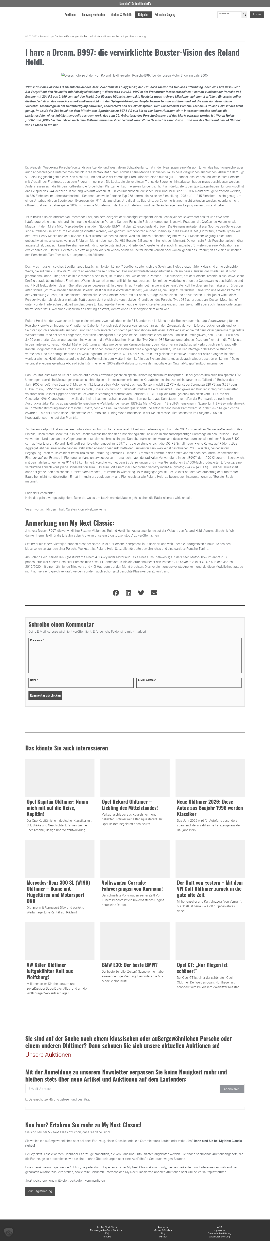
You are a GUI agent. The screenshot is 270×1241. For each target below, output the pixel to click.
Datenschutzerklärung (44, 1099)
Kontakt (107, 1236)
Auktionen (163, 1227)
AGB (219, 1227)
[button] (8, 1232)
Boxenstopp (46, 36)
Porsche (109, 36)
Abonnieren (232, 1089)
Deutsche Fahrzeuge (66, 36)
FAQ (107, 1233)
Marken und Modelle (91, 36)
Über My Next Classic (107, 1227)
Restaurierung (138, 36)
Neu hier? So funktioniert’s (135, 3)
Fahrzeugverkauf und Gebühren (106, 1230)
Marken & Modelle (163, 1230)
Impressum (219, 1230)
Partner (163, 1236)
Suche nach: (224, 13)
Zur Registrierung (40, 1191)
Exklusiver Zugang (165, 14)
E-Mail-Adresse (147, 680)
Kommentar (37, 640)
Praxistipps (122, 36)
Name (34, 680)
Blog (163, 1233)
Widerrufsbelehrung (219, 1236)
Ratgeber (143, 14)
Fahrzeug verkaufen (93, 14)
